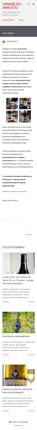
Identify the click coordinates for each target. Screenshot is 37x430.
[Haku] (29, 3)
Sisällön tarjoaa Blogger (19, 422)
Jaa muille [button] (28, 234)
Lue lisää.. (31, 302)
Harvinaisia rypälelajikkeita (16, 336)
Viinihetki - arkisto (12, 6)
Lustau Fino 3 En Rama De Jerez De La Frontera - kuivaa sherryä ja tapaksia (17, 280)
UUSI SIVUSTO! (8, 20)
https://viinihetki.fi (21, 191)
